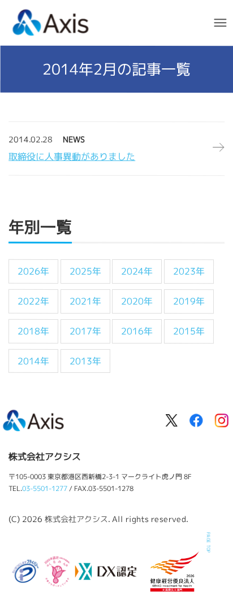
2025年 (85, 271)
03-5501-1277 (44, 488)
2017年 (85, 331)
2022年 (33, 301)
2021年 (85, 301)
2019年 (189, 301)
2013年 (85, 360)
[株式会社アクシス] (50, 21)
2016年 (137, 331)
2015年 (189, 331)
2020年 (137, 301)
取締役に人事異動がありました (71, 156)
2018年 (33, 331)
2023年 (189, 271)
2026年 (33, 271)
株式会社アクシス (76, 518)
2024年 (137, 271)
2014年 (33, 360)
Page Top (209, 542)
